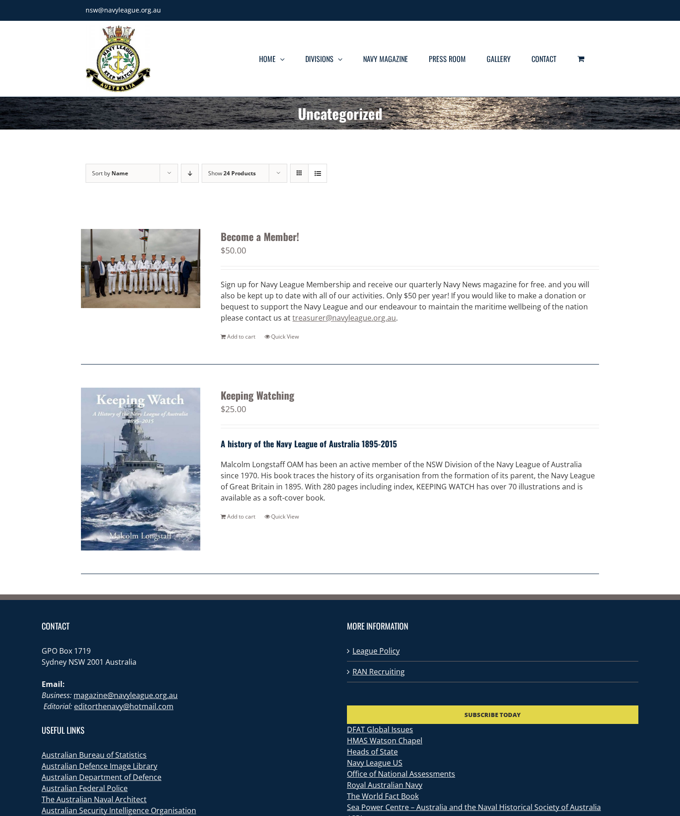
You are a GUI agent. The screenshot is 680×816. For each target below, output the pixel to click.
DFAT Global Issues (380, 729)
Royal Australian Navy (384, 785)
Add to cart (241, 336)
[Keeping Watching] (140, 469)
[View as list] (318, 173)
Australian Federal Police (85, 788)
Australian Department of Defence (101, 777)
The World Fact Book (383, 796)
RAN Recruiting (378, 672)
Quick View (285, 336)
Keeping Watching (257, 395)
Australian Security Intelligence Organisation (119, 810)
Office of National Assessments (401, 774)
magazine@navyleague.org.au (126, 695)
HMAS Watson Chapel (384, 741)
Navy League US (374, 763)
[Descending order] (190, 173)
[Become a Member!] (140, 269)
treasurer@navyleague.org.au (344, 318)
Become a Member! (260, 236)
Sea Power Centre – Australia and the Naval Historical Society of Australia (474, 807)
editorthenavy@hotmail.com (123, 706)
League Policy (376, 651)
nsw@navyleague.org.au (123, 10)
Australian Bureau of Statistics (94, 755)
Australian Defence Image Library (99, 766)
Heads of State (372, 752)
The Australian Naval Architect (94, 799)
